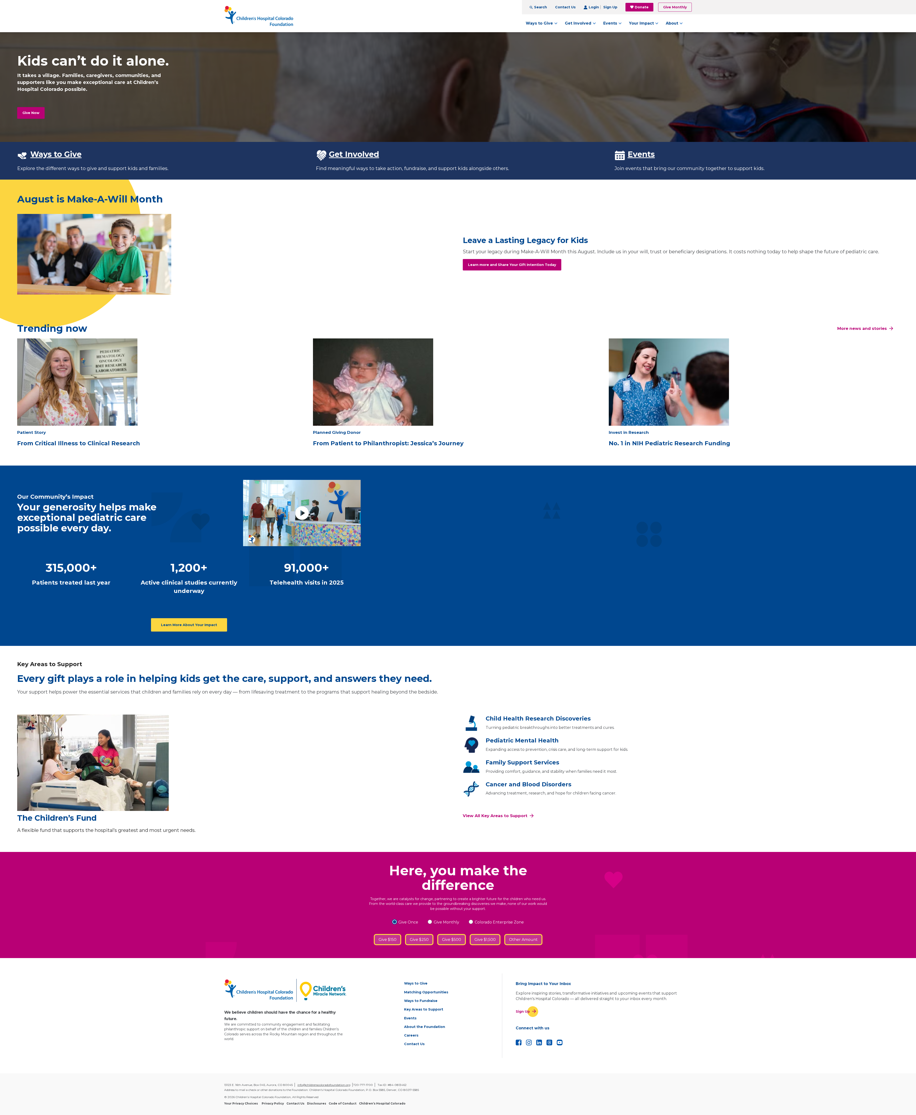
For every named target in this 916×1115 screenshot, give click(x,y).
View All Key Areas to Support (495, 815)
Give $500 (451, 939)
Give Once (408, 922)
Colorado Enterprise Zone (499, 922)
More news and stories (862, 328)
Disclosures (316, 1103)
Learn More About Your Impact (189, 625)
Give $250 (419, 939)
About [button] (672, 23)
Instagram (529, 1042)
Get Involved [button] (578, 23)
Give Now (30, 113)
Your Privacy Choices (241, 1103)
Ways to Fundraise (420, 1001)
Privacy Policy (273, 1103)
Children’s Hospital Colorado (382, 1103)
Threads (549, 1042)
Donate (642, 7)
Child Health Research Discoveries (538, 718)
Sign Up (610, 7)
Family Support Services (522, 762)
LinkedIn (539, 1042)
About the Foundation (424, 1027)
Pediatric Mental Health (522, 740)
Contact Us (565, 7)
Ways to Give (56, 154)
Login (594, 7)
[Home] (258, 16)
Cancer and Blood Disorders (528, 784)
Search (540, 7)
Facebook (518, 1042)
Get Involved (354, 154)
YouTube (559, 1042)
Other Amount (523, 939)
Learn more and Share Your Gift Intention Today (512, 265)
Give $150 (387, 939)
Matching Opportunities (426, 992)
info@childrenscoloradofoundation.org (323, 1085)
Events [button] (610, 23)
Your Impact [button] (641, 23)
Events (641, 154)
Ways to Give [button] (539, 23)
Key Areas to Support (423, 1009)
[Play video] (302, 513)
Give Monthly (675, 7)
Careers (411, 1035)
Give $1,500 (485, 939)
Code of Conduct (342, 1103)
